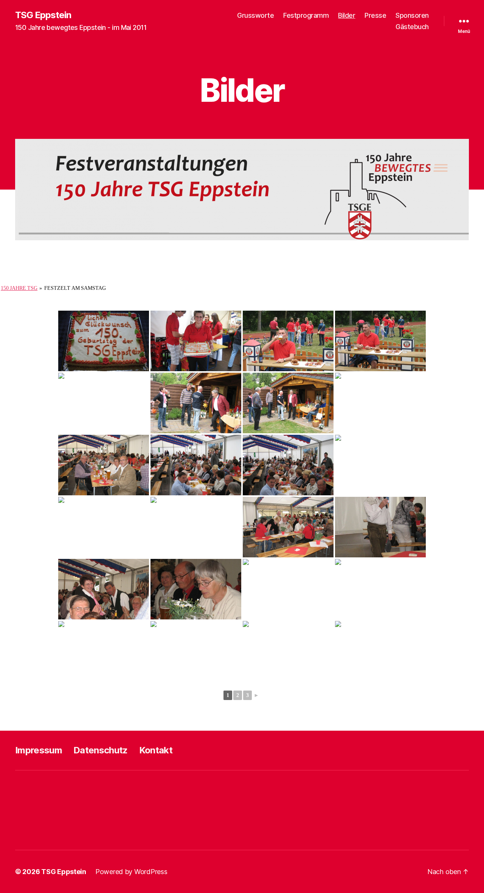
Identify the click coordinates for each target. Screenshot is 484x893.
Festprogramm (306, 15)
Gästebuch (412, 27)
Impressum (38, 750)
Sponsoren (412, 15)
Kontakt (155, 750)
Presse (375, 15)
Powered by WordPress (131, 872)
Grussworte (255, 15)
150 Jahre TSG (19, 288)
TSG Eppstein (43, 15)
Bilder (346, 15)
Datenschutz (100, 750)
